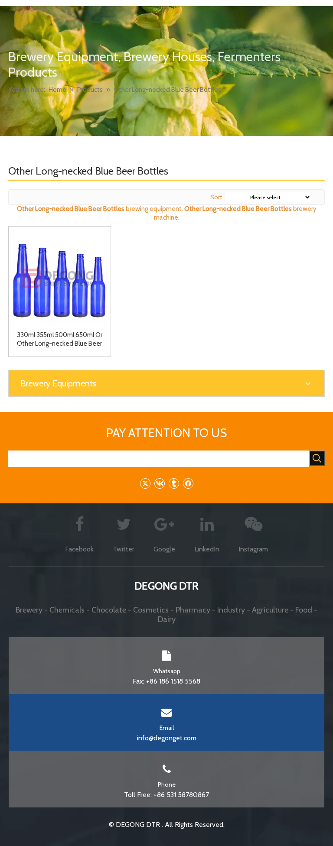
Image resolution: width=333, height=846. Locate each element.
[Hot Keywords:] (317, 458)
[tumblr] (173, 483)
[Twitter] (145, 483)
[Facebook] (188, 483)
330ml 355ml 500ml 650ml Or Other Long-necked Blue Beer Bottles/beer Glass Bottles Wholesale (59, 339)
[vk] (159, 483)
